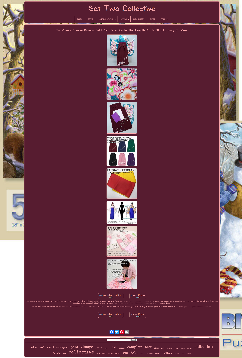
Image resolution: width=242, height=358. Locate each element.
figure (176, 353)
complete (134, 347)
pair (162, 348)
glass (156, 348)
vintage (87, 346)
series (122, 348)
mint (106, 348)
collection (203, 346)
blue (64, 353)
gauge (183, 348)
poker (117, 353)
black (114, 347)
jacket (167, 352)
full (98, 353)
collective (81, 352)
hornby (56, 353)
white (141, 353)
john (134, 352)
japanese (149, 353)
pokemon (170, 348)
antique (62, 347)
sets (125, 352)
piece (99, 347)
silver (34, 347)
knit (177, 348)
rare (148, 347)
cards (183, 353)
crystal (189, 353)
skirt (50, 347)
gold (74, 347)
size (104, 353)
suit (42, 347)
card (157, 353)
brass (110, 353)
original (189, 348)
